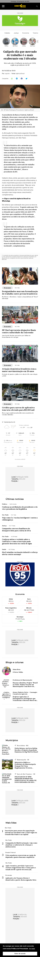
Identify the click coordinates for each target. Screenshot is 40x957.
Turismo (35, 33)
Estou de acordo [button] (20, 953)
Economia (25, 33)
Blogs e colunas (14, 662)
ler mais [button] (32, 948)
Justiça (16, 33)
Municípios (12, 740)
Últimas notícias (15, 499)
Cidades (7, 33)
